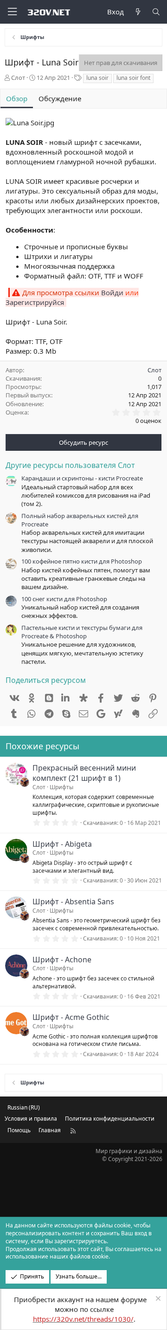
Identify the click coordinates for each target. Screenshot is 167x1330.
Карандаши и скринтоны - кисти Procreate (82, 478)
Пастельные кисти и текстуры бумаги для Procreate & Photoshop (81, 631)
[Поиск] (156, 12)
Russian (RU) (23, 1107)
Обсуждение (60, 98)
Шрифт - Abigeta (62, 844)
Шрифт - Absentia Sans (73, 901)
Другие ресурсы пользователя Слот (70, 465)
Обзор (16, 98)
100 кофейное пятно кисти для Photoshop (81, 561)
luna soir (97, 78)
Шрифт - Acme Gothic (70, 1017)
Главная (50, 1130)
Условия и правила (31, 1118)
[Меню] (12, 12)
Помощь (19, 1130)
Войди (112, 292)
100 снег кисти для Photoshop (64, 599)
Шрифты (61, 787)
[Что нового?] (137, 12)
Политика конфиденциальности (109, 1118)
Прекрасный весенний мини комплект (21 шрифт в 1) (84, 773)
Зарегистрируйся (35, 302)
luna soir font (133, 78)
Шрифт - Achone (61, 959)
